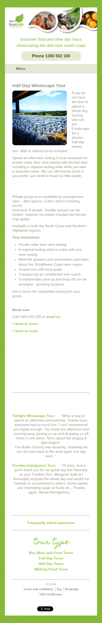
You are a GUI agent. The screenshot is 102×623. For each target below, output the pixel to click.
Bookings (71, 589)
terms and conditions (38, 589)
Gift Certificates (51, 594)
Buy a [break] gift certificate (51, 375)
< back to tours (25, 324)
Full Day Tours (51, 558)
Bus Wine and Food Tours (51, 553)
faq (59, 589)
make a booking (51, 350)
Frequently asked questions (51, 523)
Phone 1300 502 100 (51, 56)
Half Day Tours (51, 564)
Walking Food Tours (51, 569)
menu (10, 68)
